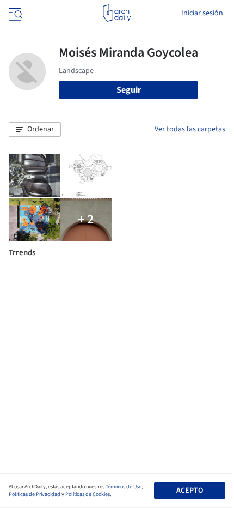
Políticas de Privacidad (34, 494)
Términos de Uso (123, 487)
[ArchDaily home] (117, 13)
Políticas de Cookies (87, 494)
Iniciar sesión (202, 13)
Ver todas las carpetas (190, 129)
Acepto (189, 490)
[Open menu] (14, 13)
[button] (35, 129)
